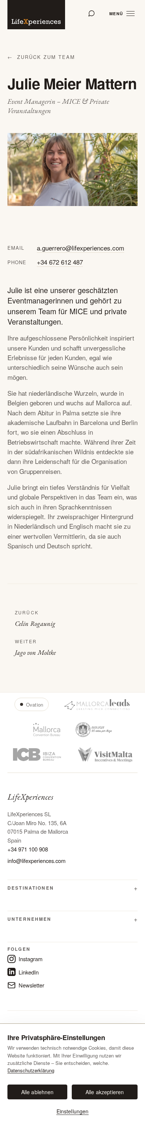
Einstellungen (73, 1111)
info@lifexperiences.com (36, 860)
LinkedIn (29, 972)
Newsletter (31, 985)
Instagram (30, 959)
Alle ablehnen (37, 1092)
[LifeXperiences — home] (36, 14)
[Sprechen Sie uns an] (91, 13)
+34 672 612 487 (60, 261)
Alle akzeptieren (105, 1092)
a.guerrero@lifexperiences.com (80, 247)
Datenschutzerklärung (30, 1070)
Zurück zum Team (41, 56)
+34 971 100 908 (27, 849)
